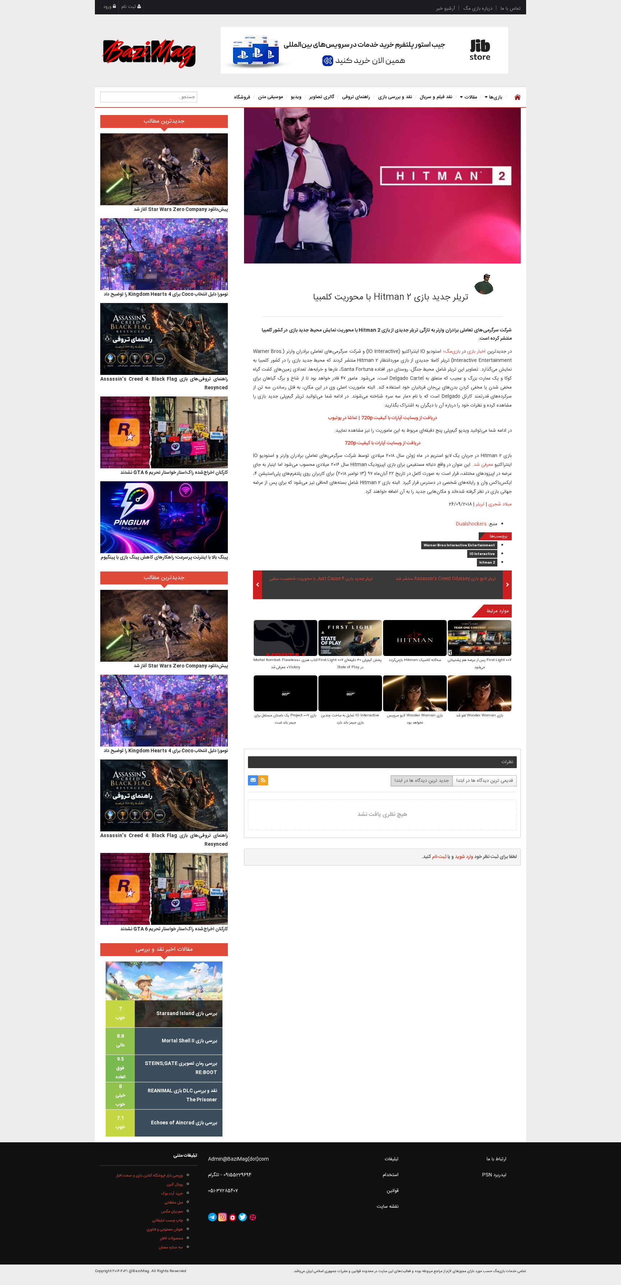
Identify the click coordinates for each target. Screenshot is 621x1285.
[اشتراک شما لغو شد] (263, 780)
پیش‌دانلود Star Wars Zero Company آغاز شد (181, 210)
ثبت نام (129, 7)
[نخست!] (516, 97)
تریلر (480, 504)
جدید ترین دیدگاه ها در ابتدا (422, 781)
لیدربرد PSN (494, 1175)
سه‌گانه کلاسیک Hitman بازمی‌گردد (415, 660)
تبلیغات (392, 1159)
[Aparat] (252, 1217)
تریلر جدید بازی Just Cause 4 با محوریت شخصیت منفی (321, 579)
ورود (108, 7)
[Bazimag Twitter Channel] (242, 1217)
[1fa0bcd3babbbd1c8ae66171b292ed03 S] (350, 694)
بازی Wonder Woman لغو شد (479, 716)
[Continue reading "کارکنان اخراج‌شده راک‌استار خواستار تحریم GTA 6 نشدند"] (164, 432)
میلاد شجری (434, 281)
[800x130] (364, 50)
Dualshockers (471, 524)
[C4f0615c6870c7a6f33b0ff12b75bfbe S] (479, 639)
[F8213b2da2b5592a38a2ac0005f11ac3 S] (415, 694)
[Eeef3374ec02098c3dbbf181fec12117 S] (285, 694)
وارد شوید (464, 857)
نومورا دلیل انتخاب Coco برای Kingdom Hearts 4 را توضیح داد (166, 294)
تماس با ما (511, 9)
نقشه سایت (388, 1207)
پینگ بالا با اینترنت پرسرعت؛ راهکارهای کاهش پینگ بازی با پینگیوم (164, 557)
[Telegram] (212, 1217)
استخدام (391, 1175)
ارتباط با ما (496, 1159)
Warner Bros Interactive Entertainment (459, 546)
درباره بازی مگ (477, 9)
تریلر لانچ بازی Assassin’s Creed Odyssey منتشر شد (446, 579)
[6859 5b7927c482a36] (485, 283)
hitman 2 (487, 563)
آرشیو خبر (445, 9)
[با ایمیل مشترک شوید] (253, 780)
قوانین (393, 1191)
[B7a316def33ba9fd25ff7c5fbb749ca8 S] (415, 639)
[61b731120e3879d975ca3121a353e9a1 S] (285, 639)
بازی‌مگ (452, 351)
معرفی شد (483, 465)
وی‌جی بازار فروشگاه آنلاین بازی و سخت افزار (149, 1175)
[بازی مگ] (148, 53)
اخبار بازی (476, 351)
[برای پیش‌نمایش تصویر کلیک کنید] (382, 186)
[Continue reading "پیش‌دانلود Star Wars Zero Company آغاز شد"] (164, 169)
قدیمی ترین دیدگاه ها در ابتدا (484, 781)
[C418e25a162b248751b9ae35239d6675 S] (350, 639)
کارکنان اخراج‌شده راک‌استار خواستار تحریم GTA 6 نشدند (174, 473)
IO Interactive (482, 554)
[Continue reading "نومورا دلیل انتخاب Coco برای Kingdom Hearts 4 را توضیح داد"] (164, 254)
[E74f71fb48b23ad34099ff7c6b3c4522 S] (479, 694)
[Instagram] (222, 1217)
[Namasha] (232, 1217)
